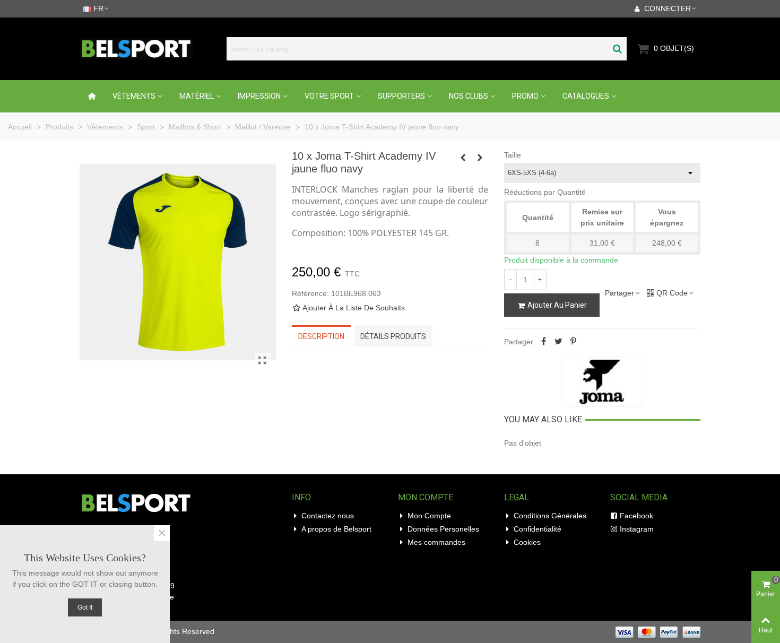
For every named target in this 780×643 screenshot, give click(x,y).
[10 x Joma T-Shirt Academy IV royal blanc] (480, 158)
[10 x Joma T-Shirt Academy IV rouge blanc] (463, 158)
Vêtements (133, 96)
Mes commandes (436, 542)
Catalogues (585, 96)
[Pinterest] (573, 341)
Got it (84, 607)
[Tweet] (558, 341)
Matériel (196, 96)
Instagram (637, 529)
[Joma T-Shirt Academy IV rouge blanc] (263, 361)
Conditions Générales (550, 515)
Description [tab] (321, 336)
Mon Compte (429, 515)
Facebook (636, 515)
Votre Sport (329, 96)
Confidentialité (537, 529)
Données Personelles (443, 529)
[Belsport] (150, 48)
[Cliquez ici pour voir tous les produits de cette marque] (602, 382)
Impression (259, 96)
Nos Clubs (468, 96)
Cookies (527, 542)
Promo (525, 96)
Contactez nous (327, 515)
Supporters (401, 96)
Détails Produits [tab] (393, 336)
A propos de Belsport (336, 529)
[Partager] (544, 341)
